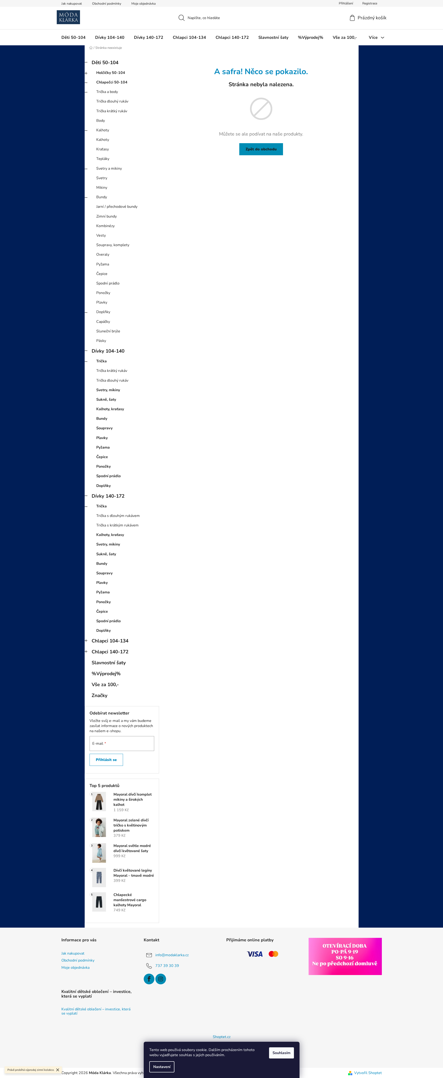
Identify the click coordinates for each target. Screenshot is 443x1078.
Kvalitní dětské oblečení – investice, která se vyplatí (95, 1011)
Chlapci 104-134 (110, 641)
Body (100, 120)
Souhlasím (281, 1052)
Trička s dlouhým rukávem (118, 515)
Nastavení (161, 1066)
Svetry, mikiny (108, 390)
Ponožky (103, 292)
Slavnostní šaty (109, 662)
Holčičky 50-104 (110, 72)
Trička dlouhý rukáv (112, 101)
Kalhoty (102, 130)
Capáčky (103, 321)
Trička (101, 361)
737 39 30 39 (167, 965)
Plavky (101, 302)
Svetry (101, 178)
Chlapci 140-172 (110, 651)
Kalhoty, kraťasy (110, 409)
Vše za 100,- (105, 684)
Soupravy (104, 428)
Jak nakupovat (71, 3)
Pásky (101, 340)
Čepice (101, 273)
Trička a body (107, 91)
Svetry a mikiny (109, 168)
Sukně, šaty (106, 399)
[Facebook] (149, 979)
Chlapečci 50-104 (111, 82)
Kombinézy (105, 225)
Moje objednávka (143, 3)
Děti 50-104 (105, 62)
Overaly (102, 254)
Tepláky (102, 158)
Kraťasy (102, 149)
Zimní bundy (106, 216)
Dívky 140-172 (108, 496)
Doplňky (103, 311)
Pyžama (102, 264)
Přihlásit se (106, 759)
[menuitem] (73, 37)
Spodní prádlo (108, 283)
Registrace (369, 3)
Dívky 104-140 (108, 351)
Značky (99, 695)
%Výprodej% (106, 673)
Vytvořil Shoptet (368, 1072)
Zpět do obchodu (261, 149)
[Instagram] (160, 979)
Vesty (101, 235)
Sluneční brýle (108, 331)
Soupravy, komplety (112, 245)
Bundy (101, 197)
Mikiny (101, 187)
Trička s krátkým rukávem (117, 525)
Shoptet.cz (221, 1036)
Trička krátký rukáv (111, 111)
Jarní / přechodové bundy (116, 206)
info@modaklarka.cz (172, 955)
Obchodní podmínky (106, 3)
